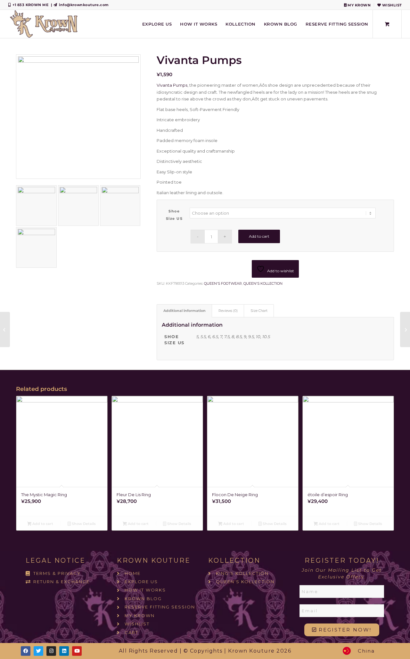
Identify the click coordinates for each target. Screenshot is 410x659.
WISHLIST (391, 5)
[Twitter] (38, 651)
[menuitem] (357, 5)
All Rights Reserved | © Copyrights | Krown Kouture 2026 (205, 651)
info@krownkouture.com (84, 5)
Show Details (83, 523)
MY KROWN (359, 5)
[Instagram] (51, 651)
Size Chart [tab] (258, 311)
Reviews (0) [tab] (228, 311)
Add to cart (259, 236)
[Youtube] (77, 651)
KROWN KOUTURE (154, 560)
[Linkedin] (64, 651)
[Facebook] (25, 651)
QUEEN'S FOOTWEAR (223, 283)
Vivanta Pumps (172, 85)
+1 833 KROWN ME (30, 5)
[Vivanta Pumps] (5, 329)
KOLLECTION (234, 560)
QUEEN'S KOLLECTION (263, 283)
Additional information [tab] (184, 311)
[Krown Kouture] (43, 24)
